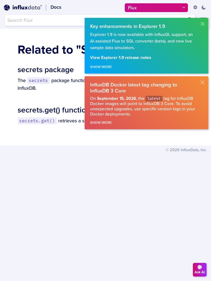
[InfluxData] (23, 8)
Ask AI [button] (200, 272)
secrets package (46, 69)
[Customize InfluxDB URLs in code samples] (195, 7)
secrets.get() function (54, 110)
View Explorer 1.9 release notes (120, 57)
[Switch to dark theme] (203, 7)
